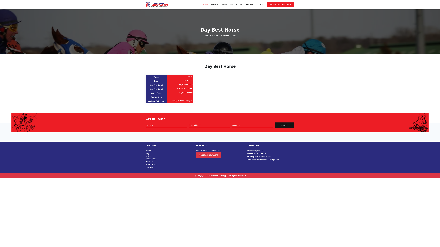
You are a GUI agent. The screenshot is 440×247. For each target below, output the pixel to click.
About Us (215, 5)
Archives (239, 5)
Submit (283, 125)
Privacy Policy (151, 164)
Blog (262, 5)
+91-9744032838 (259, 156)
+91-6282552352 (257, 153)
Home (205, 5)
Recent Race (227, 5)
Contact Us (251, 5)
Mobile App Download (280, 5)
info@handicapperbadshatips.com (263, 159)
